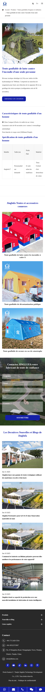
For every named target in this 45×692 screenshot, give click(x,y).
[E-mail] (13, 689)
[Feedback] (40, 689)
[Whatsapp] (4, 689)
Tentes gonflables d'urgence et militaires (29, 10)
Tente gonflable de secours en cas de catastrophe (22, 351)
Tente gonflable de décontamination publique (22, 304)
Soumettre (23, 418)
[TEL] (22, 689)
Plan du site (12, 680)
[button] (18, 61)
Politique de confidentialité (27, 680)
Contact (6, 635)
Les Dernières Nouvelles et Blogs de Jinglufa (22, 434)
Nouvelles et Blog (8, 619)
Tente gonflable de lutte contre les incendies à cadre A (22, 256)
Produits (13, 10)
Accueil (7, 10)
